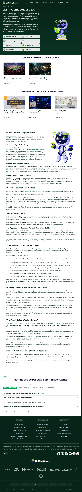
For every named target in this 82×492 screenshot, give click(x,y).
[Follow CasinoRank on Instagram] (61, 457)
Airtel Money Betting (19, 432)
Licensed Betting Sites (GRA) (19, 438)
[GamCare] (27, 473)
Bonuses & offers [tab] (38, 387)
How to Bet (42, 429)
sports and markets (33, 149)
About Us (64, 426)
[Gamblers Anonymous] (16, 473)
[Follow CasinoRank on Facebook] (58, 457)
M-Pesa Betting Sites (19, 429)
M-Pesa (52, 2)
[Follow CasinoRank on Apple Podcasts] (77, 457)
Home (31, 2)
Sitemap (63, 441)
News (67, 2)
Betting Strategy (42, 435)
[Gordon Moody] (41, 473)
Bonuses (44, 2)
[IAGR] (7, 473)
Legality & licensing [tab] (10, 387)
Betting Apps (19, 435)
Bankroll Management (42, 438)
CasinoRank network (30, 191)
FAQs (42, 441)
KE (4, 457)
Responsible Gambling (64, 435)
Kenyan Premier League (19, 441)
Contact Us (64, 438)
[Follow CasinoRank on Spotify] (73, 457)
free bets (13, 168)
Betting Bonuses (19, 426)
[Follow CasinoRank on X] (65, 457)
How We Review (64, 429)
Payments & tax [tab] (50, 387)
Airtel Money (59, 2)
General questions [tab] (24, 387)
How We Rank (64, 432)
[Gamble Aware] (63, 473)
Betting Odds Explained (42, 432)
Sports (36, 2)
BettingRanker (10, 136)
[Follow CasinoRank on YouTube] (69, 457)
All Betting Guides (42, 426)
